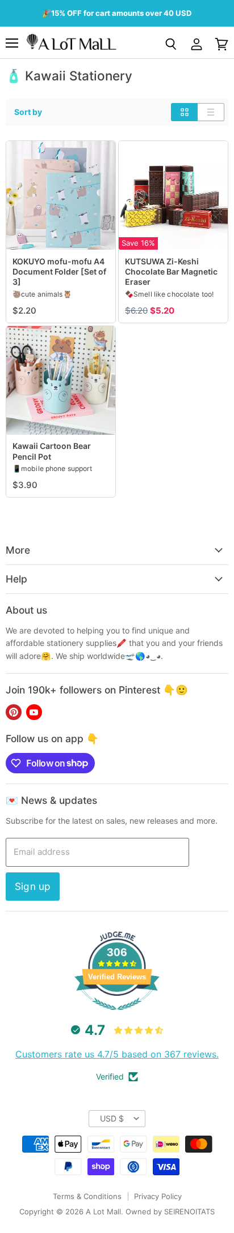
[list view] (211, 112)
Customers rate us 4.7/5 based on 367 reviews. (117, 1054)
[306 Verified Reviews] (117, 1016)
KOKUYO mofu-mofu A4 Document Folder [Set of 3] (59, 271)
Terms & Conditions (87, 1196)
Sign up (33, 886)
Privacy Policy (158, 1196)
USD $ (112, 1118)
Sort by (28, 112)
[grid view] (184, 112)
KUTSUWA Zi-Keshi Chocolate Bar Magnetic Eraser (171, 271)
